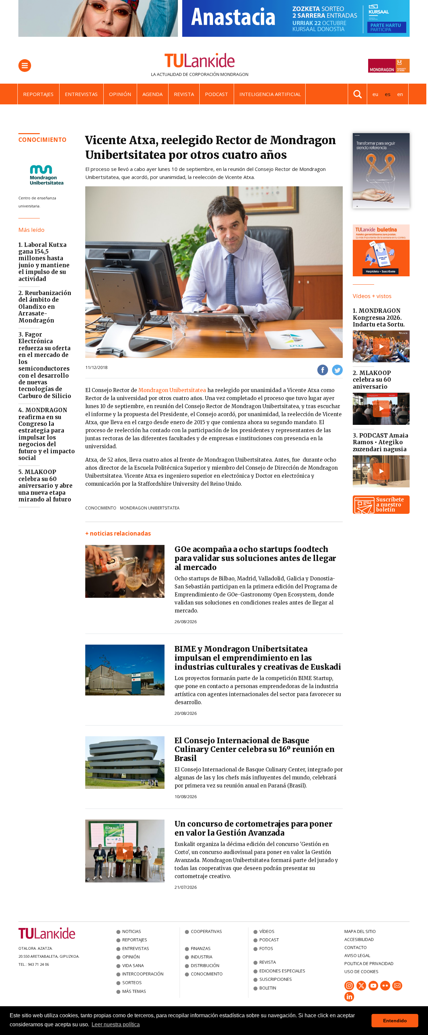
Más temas (134, 991)
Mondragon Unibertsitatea (172, 390)
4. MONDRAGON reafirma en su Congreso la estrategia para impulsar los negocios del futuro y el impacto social (46, 434)
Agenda (152, 94)
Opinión (120, 94)
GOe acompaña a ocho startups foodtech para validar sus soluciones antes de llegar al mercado (255, 558)
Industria (201, 957)
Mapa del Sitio (360, 931)
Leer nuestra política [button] (116, 1024)
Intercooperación (143, 974)
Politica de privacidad (369, 963)
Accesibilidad (359, 939)
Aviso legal (357, 955)
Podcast (216, 94)
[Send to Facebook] (322, 369)
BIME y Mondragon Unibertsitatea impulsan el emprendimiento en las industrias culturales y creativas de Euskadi (258, 658)
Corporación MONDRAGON (218, 74)
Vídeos (267, 931)
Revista (184, 94)
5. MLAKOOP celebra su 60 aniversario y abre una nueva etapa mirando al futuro (45, 485)
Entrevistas (81, 94)
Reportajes (38, 94)
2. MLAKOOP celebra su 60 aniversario (372, 379)
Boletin (267, 988)
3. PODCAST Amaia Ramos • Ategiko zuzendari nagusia (380, 442)
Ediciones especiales (282, 971)
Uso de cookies (361, 971)
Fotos (266, 948)
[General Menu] (24, 65)
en (400, 94)
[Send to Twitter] (337, 369)
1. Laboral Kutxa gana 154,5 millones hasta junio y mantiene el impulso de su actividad (44, 262)
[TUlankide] (199, 61)
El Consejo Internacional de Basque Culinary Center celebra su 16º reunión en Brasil (255, 749)
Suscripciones (275, 979)
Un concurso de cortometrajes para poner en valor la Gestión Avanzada (253, 828)
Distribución (205, 965)
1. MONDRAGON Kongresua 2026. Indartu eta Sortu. (379, 317)
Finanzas (201, 948)
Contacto (355, 947)
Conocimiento (42, 140)
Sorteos (132, 982)
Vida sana (133, 965)
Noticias (131, 931)
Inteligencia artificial (270, 94)
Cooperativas (206, 931)
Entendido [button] (395, 1020)
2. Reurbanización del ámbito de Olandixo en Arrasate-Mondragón (44, 306)
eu (375, 94)
